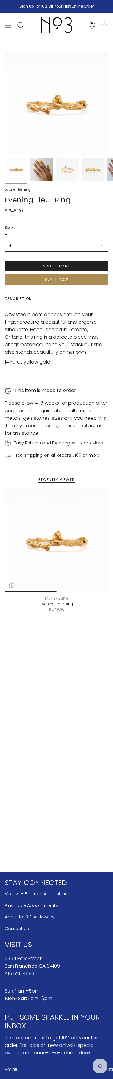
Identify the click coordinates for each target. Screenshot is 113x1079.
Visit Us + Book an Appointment (38, 894)
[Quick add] (11, 584)
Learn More (91, 443)
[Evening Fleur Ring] (56, 540)
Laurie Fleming (18, 189)
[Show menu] (8, 25)
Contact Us (17, 929)
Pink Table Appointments (31, 905)
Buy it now (57, 279)
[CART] (104, 25)
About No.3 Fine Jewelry (30, 917)
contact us (89, 425)
